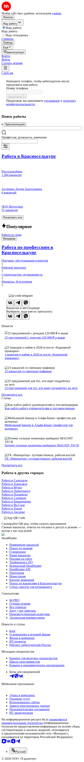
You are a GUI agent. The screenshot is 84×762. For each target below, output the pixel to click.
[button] (6, 56)
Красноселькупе (15, 124)
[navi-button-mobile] (5, 68)
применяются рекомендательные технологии (34, 721)
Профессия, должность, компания (24, 137)
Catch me (7, 73)
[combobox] (20, 141)
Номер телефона (17, 88)
